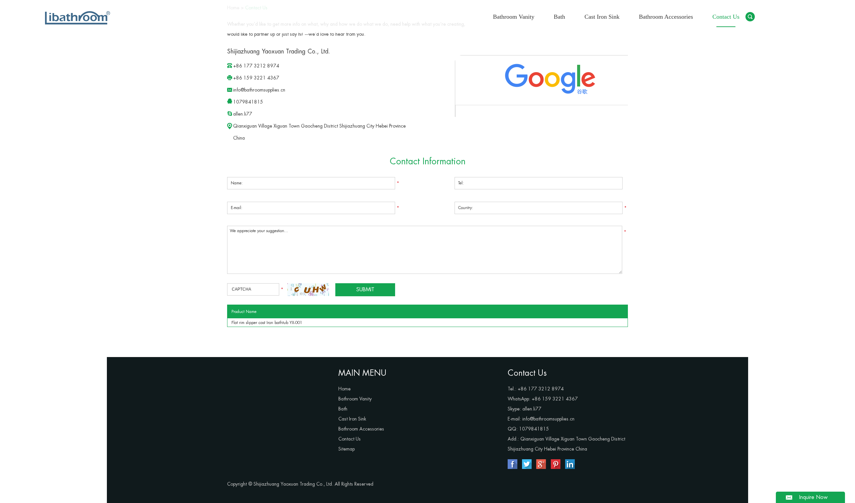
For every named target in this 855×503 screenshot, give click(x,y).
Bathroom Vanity (513, 16)
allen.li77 (242, 114)
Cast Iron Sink (602, 16)
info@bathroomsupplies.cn (259, 90)
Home (344, 388)
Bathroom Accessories (666, 16)
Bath (559, 16)
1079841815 (248, 102)
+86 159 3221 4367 (555, 398)
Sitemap (346, 449)
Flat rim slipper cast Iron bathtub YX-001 (266, 323)
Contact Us (725, 16)
